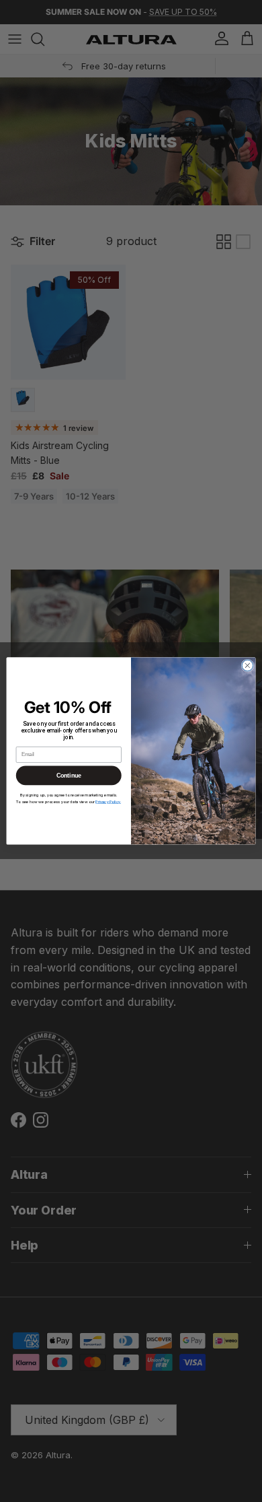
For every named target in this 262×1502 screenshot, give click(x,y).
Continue (68, 775)
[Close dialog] (247, 665)
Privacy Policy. (108, 801)
